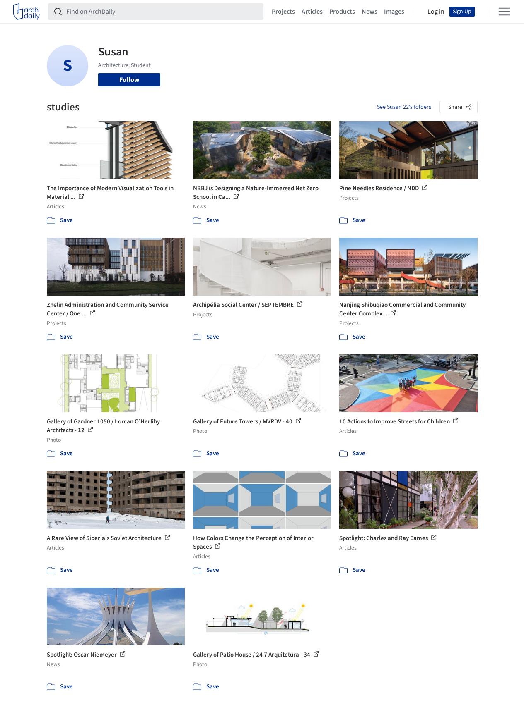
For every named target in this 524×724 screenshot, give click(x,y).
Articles (312, 11)
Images (394, 11)
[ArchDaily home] (26, 11)
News (369, 11)
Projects (283, 11)
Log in (435, 11)
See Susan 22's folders (404, 107)
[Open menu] (504, 11)
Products (342, 11)
